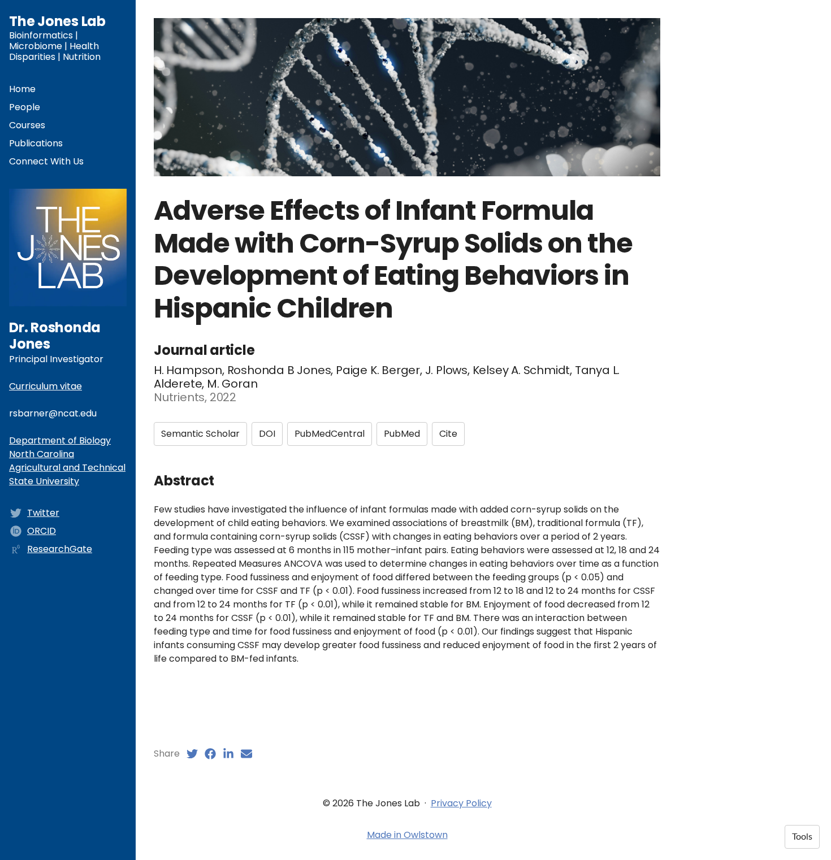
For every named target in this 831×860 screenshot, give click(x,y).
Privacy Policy (461, 803)
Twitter (43, 512)
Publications (36, 143)
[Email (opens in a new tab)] (246, 753)
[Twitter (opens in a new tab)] (192, 753)
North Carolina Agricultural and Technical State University (67, 468)
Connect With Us (46, 161)
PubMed (402, 433)
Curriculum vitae (45, 386)
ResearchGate (59, 548)
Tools (802, 836)
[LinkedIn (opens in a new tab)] (228, 753)
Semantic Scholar (200, 433)
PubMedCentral (330, 433)
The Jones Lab (57, 21)
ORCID (41, 530)
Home (22, 88)
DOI (267, 433)
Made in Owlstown (407, 834)
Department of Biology (60, 440)
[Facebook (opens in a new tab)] (210, 753)
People (24, 107)
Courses (27, 125)
